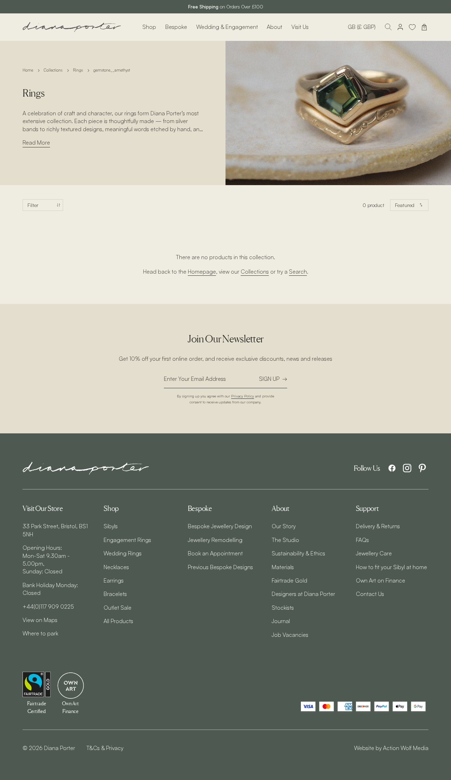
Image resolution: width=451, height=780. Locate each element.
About (274, 26)
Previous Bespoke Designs (220, 567)
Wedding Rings (123, 553)
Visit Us (300, 26)
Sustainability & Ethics (298, 553)
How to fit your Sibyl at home (391, 567)
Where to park (40, 633)
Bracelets (115, 593)
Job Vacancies (290, 634)
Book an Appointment (215, 553)
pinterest (422, 468)
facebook (392, 468)
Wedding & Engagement (227, 26)
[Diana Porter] (72, 27)
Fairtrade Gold (289, 580)
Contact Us (370, 593)
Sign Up (269, 378)
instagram (407, 468)
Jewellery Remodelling (215, 539)
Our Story (284, 526)
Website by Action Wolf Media (391, 747)
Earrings (114, 580)
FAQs (362, 539)
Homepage (202, 271)
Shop (149, 26)
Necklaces (116, 567)
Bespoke (176, 26)
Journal (281, 620)
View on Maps (40, 619)
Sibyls (111, 526)
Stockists (283, 607)
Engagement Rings (127, 539)
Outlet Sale (117, 607)
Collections (53, 70)
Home (28, 70)
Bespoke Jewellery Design (220, 526)
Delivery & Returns (378, 526)
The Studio (285, 539)
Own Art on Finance (380, 580)
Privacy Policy (242, 396)
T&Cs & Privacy (104, 747)
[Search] (388, 27)
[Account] (400, 27)
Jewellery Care (374, 553)
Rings (78, 70)
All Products (118, 620)
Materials (283, 567)
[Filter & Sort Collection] (43, 205)
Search (298, 271)
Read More (36, 142)
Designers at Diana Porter (303, 593)
